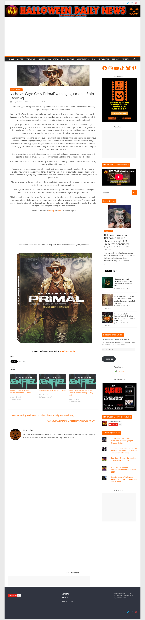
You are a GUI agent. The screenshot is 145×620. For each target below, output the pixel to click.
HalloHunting (67, 59)
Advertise (126, 59)
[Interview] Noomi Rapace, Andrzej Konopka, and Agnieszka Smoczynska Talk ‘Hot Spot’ (124, 299)
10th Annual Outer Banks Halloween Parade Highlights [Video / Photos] (122, 440)
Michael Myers (83, 59)
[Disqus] (53, 478)
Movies (20, 59)
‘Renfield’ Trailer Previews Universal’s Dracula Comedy (20, 391)
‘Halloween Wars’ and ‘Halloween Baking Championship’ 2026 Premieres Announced (116, 239)
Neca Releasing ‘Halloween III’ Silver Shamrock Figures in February (42, 415)
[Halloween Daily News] (72, 6)
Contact (115, 59)
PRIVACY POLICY (68, 601)
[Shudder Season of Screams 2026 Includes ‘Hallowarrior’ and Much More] (107, 278)
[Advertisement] (72, 34)
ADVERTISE (66, 594)
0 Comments (37, 102)
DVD (12, 90)
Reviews (18, 90)
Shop (94, 59)
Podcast (41, 59)
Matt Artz (28, 102)
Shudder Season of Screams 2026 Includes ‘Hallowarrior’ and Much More (123, 282)
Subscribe (109, 359)
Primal (46, 102)
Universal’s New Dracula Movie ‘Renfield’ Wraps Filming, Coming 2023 (81, 392)
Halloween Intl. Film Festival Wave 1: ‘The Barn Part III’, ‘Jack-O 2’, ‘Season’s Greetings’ (124, 317)
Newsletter (104, 59)
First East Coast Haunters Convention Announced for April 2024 (123, 469)
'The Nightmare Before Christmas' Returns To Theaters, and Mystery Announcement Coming (124, 450)
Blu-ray (51, 210)
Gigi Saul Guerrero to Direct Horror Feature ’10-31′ (72, 420)
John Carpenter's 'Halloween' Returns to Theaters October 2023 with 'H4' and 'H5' (124, 479)
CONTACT (66, 597)
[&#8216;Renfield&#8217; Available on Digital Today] (52, 381)
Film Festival (53, 59)
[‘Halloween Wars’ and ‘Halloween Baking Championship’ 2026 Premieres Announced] (119, 206)
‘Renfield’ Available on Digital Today (52, 390)
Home (11, 59)
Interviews (30, 59)
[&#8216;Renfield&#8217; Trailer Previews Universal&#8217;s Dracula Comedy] (23, 381)
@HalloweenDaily (67, 351)
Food (106, 231)
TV (111, 231)
